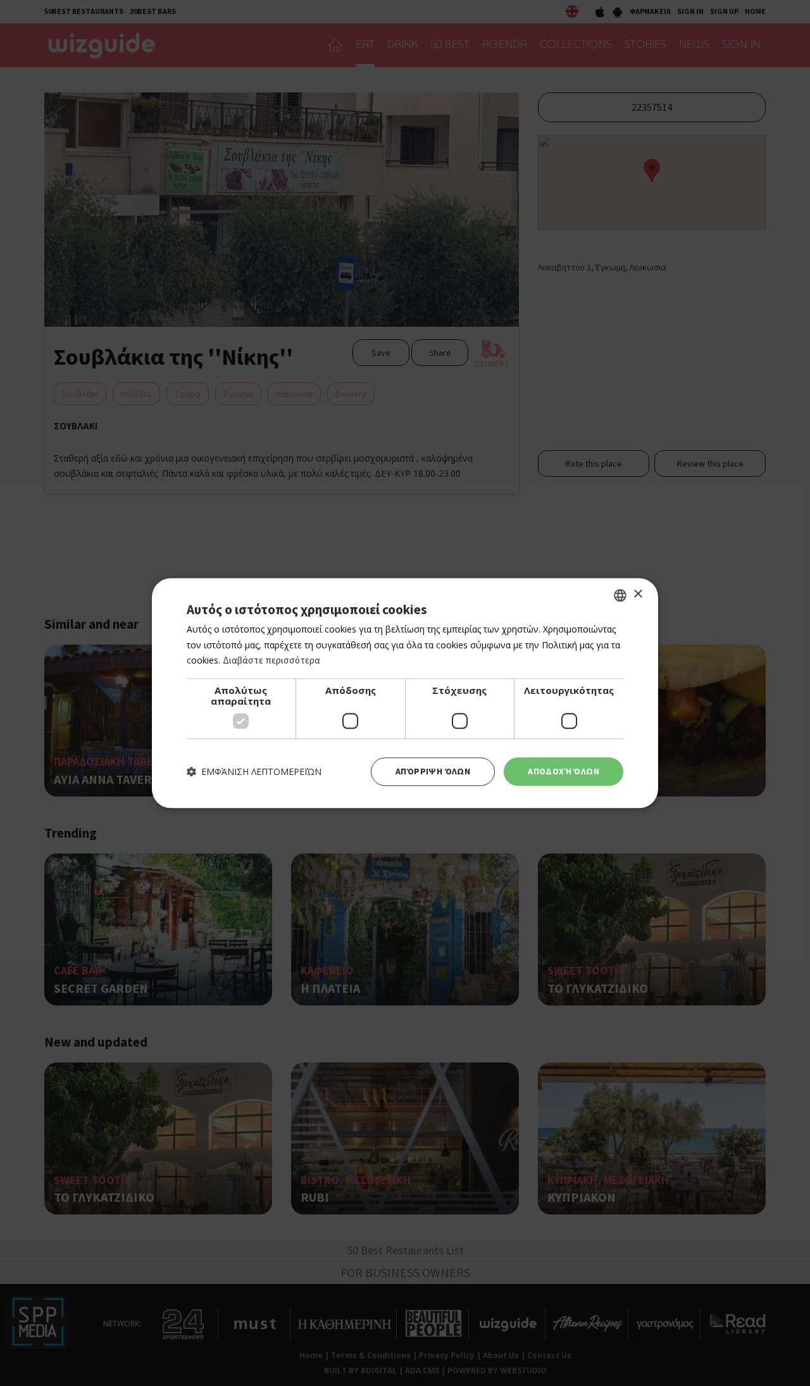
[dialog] (405, 693)
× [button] (637, 594)
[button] (254, 771)
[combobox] (620, 595)
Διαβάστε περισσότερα (271, 661)
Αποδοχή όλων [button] (563, 771)
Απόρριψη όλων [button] (433, 771)
